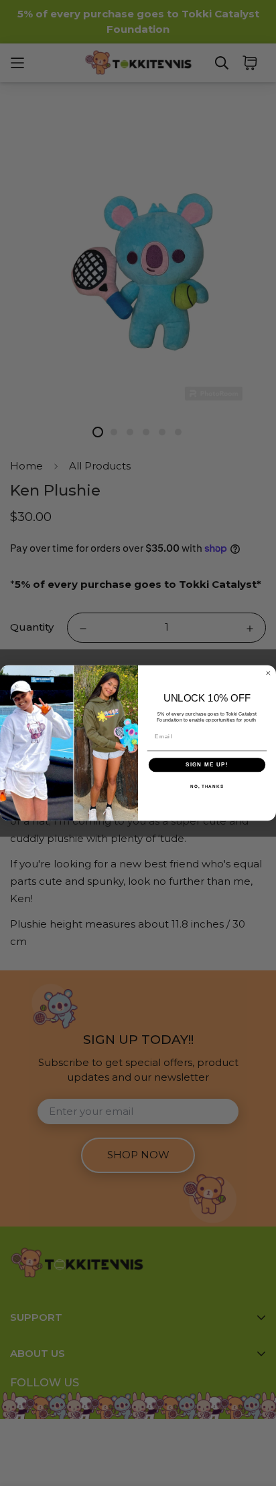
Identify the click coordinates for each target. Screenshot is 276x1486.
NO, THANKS (207, 786)
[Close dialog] (268, 673)
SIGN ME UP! (207, 765)
